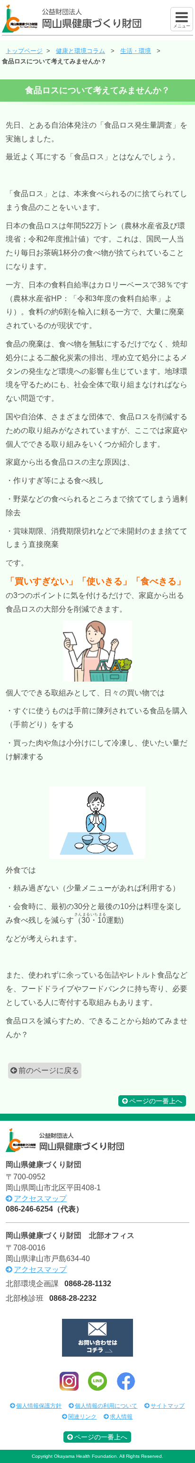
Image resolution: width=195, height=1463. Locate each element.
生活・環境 (135, 50)
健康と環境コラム (80, 50)
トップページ (24, 50)
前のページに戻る (48, 1070)
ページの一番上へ (155, 1101)
